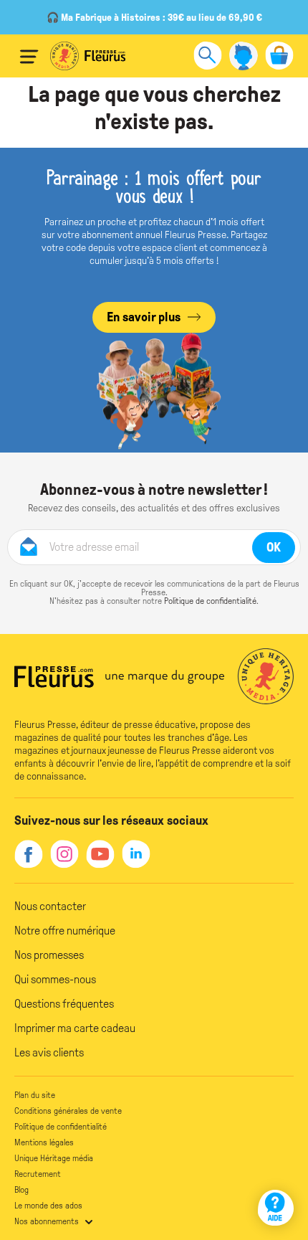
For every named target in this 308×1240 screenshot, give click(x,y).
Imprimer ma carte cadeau (74, 1028)
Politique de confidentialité (210, 601)
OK (273, 547)
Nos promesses (49, 955)
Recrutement (37, 1174)
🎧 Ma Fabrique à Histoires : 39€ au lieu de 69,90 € (154, 17)
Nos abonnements (46, 1221)
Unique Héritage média (53, 1158)
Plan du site (34, 1095)
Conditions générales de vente (68, 1111)
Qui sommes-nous (55, 979)
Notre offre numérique (64, 930)
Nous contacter (50, 906)
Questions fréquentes (64, 1004)
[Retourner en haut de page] (277, 1166)
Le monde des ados (48, 1206)
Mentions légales (44, 1142)
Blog (21, 1190)
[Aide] (276, 1208)
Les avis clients (49, 1052)
